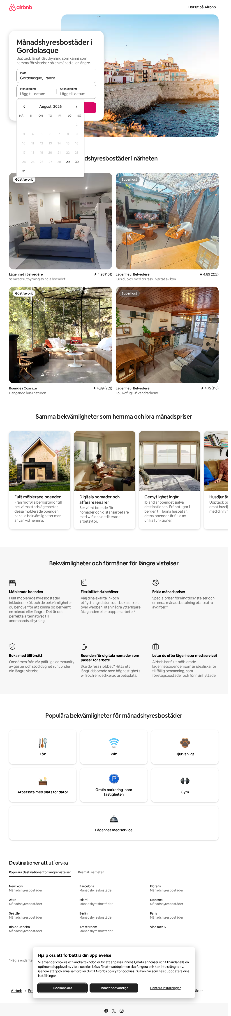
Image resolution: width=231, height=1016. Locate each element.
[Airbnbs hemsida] (20, 7)
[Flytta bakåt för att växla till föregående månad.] (24, 106)
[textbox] (36, 94)
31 (23, 171)
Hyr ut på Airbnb (202, 7)
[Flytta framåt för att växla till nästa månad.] (76, 106)
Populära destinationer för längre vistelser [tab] (40, 872)
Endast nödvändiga (113, 988)
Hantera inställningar (165, 988)
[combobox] (56, 78)
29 (68, 162)
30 (77, 162)
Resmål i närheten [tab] (91, 872)
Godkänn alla (62, 988)
